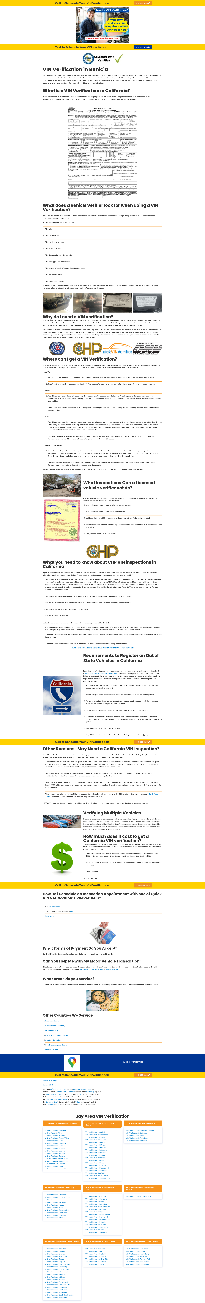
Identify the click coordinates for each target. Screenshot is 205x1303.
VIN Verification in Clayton (95, 1137)
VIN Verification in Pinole (94, 1163)
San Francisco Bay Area (55, 1094)
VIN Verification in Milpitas (95, 1212)
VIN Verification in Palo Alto (95, 1222)
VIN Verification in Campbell (95, 1196)
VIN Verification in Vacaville (95, 1261)
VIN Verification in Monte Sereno (97, 1214)
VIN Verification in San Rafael (56, 1213)
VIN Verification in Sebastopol (137, 1264)
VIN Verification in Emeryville (56, 1143)
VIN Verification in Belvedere (56, 1195)
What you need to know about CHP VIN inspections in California (99, 564)
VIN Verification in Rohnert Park (138, 1259)
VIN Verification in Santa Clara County (100, 1188)
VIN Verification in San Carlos (56, 1290)
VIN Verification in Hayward (55, 1148)
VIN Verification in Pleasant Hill (97, 1168)
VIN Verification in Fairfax (54, 1200)
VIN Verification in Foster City (56, 1267)
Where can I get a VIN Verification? (80, 359)
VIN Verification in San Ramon (96, 1176)
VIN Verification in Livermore (55, 1151)
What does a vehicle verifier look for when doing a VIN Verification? (100, 207)
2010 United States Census (56, 1099)
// (53, 1089)
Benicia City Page (49, 1085)
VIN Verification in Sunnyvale (96, 1232)
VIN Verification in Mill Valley (55, 1202)
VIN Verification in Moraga (95, 1155)
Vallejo (77, 1102)
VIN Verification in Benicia (95, 1249)
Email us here (50, 916)
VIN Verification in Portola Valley (57, 1282)
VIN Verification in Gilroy (94, 1201)
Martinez (50, 1104)
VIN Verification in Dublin (54, 1141)
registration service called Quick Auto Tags (101, 673)
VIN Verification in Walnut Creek (97, 1178)
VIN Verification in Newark (55, 1153)
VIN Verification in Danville (95, 1142)
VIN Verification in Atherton (55, 1249)
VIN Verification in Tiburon (55, 1218)
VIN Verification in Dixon (94, 1251)
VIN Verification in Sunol (54, 1166)
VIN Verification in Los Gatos (96, 1209)
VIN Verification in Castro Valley (57, 1138)
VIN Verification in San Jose (95, 1225)
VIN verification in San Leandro (56, 1161)
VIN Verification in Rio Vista (95, 1256)
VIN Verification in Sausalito (55, 1215)
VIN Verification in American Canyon (140, 1130)
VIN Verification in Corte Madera (57, 1197)
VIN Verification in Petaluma (136, 1256)
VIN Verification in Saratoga (95, 1230)
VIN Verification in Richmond (96, 1170)
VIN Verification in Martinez (95, 1152)
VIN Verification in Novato (55, 1205)
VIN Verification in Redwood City (57, 1285)
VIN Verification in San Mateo (56, 1292)
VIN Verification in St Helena (137, 1138)
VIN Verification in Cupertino (96, 1199)
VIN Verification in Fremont (55, 1146)
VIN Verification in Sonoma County (143, 1241)
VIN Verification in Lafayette (96, 1150)
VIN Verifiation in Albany (54, 1133)
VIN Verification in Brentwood (96, 1135)
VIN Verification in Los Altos (96, 1204)
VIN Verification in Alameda (55, 1130)
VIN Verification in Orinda (94, 1160)
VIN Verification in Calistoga (137, 1133)
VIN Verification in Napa (135, 1135)
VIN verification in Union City (56, 1169)
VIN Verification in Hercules (95, 1147)
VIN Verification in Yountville (136, 1141)
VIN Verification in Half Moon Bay (57, 1269)
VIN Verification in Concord (95, 1140)
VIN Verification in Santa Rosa (137, 1261)
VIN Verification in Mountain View (98, 1219)
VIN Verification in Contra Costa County (100, 1124)
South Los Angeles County (56, 1045)
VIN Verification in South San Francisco (59, 1295)
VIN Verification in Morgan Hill (96, 1217)
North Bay (90, 1092)
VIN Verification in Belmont (55, 1251)
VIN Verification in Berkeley (55, 1135)
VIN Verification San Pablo (95, 1173)
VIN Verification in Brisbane (55, 1254)
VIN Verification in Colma (54, 1259)
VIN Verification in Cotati (135, 1251)
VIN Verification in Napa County (142, 1123)
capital (79, 1094)
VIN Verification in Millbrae (55, 1277)
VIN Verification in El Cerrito (95, 1145)
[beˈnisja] (76, 1089)
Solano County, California (65, 1092)
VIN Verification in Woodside (56, 1297)
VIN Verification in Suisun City (96, 1259)
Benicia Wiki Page (50, 1080)
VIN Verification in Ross (54, 1207)
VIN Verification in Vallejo (94, 1264)
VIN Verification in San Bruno (56, 1287)
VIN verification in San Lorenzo (56, 1164)
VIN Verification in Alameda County (62, 1123)
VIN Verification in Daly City (55, 1261)
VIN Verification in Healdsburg (137, 1254)
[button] (62, 1123)
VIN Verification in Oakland (55, 1156)
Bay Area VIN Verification (102, 1116)
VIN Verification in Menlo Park (56, 1274)
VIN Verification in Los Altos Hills (97, 1207)
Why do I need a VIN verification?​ (78, 317)
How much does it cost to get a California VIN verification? (116, 838)
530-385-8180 (55, 906)
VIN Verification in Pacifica (55, 1279)
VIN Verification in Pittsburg (95, 1165)
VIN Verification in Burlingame (56, 1256)
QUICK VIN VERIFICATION (133, 1062)
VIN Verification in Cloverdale (137, 1249)
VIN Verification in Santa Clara (96, 1227)
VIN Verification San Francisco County (140, 1188)
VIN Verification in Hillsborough (56, 1272)
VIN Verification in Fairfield (95, 1254)
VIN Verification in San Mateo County (63, 1241)
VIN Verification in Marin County (61, 1187)
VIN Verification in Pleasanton (56, 1158)
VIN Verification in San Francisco (138, 1196)
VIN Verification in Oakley (95, 1158)
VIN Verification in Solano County (102, 1241)
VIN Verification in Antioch (95, 1132)
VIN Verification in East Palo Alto (57, 1264)
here (72, 911)
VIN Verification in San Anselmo (57, 1210)
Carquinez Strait (52, 1102)
